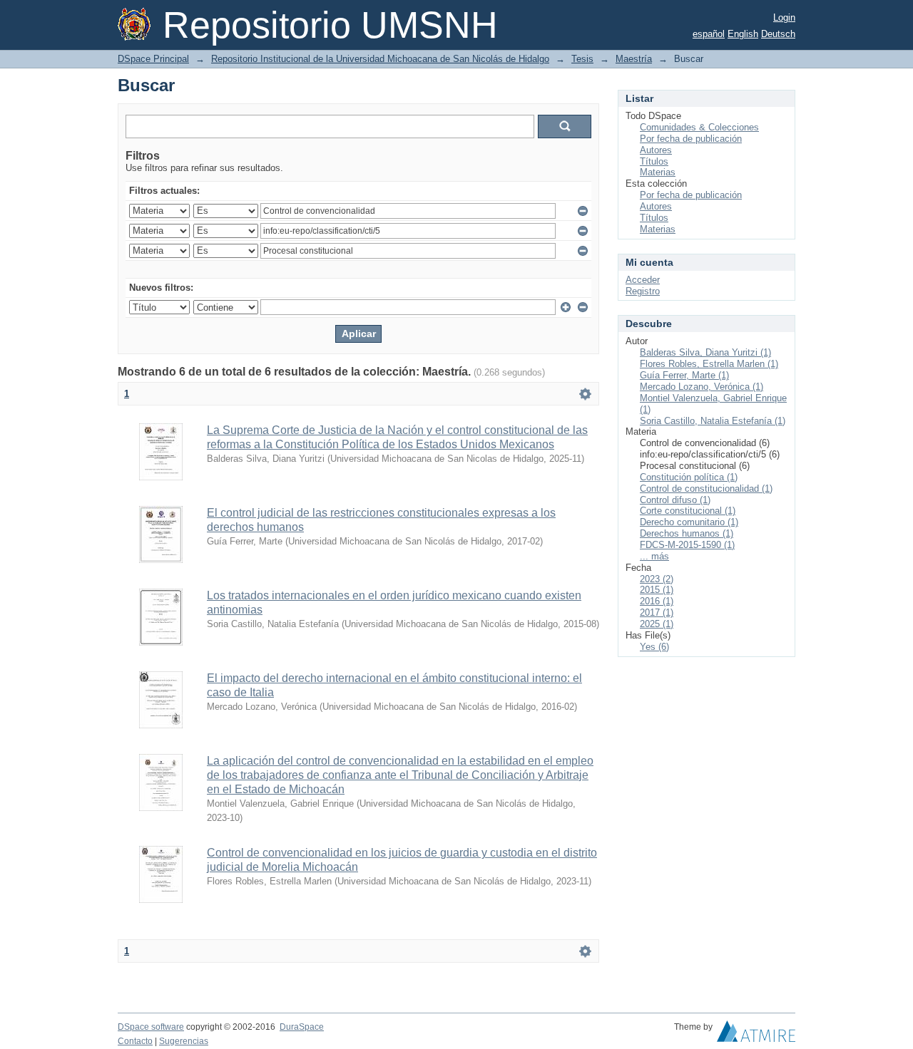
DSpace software (151, 1027)
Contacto (135, 1041)
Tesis (582, 58)
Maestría (634, 58)
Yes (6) (654, 646)
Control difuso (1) (675, 500)
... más (654, 556)
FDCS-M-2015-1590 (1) (687, 544)
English (743, 34)
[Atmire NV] (756, 1035)
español (709, 34)
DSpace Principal (153, 58)
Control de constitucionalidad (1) (706, 488)
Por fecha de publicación (691, 138)
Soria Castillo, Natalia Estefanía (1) (712, 420)
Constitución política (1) (689, 477)
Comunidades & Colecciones (699, 127)
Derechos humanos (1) (686, 533)
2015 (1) (656, 589)
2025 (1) (656, 624)
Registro (643, 291)
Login (784, 17)
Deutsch (778, 34)
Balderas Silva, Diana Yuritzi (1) (705, 352)
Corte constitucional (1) (687, 510)
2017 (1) (656, 612)
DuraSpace (302, 1027)
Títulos (654, 161)
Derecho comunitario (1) (689, 522)
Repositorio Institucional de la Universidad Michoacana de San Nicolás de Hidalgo (380, 58)
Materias (657, 172)
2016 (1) (656, 601)
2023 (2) (656, 579)
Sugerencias (183, 1041)
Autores (656, 150)
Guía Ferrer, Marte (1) (684, 375)
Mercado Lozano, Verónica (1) (701, 386)
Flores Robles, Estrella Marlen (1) (709, 363)
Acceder (643, 279)
